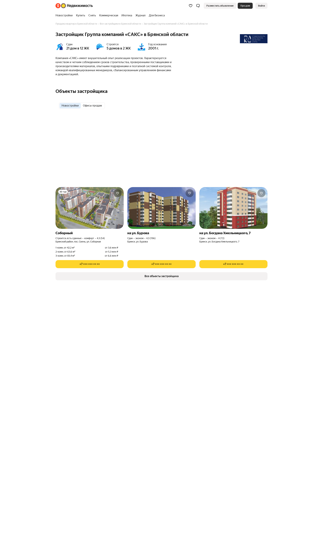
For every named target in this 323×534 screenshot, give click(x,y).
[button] (198, 6)
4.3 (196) (151, 238)
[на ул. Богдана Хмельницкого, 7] (233, 208)
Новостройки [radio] (70, 105)
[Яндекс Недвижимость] (74, 5)
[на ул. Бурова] (161, 208)
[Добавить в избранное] (118, 193)
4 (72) (221, 238)
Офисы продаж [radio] (92, 105)
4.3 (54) (101, 238)
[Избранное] (191, 6)
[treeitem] (65, 15)
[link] (261, 6)
